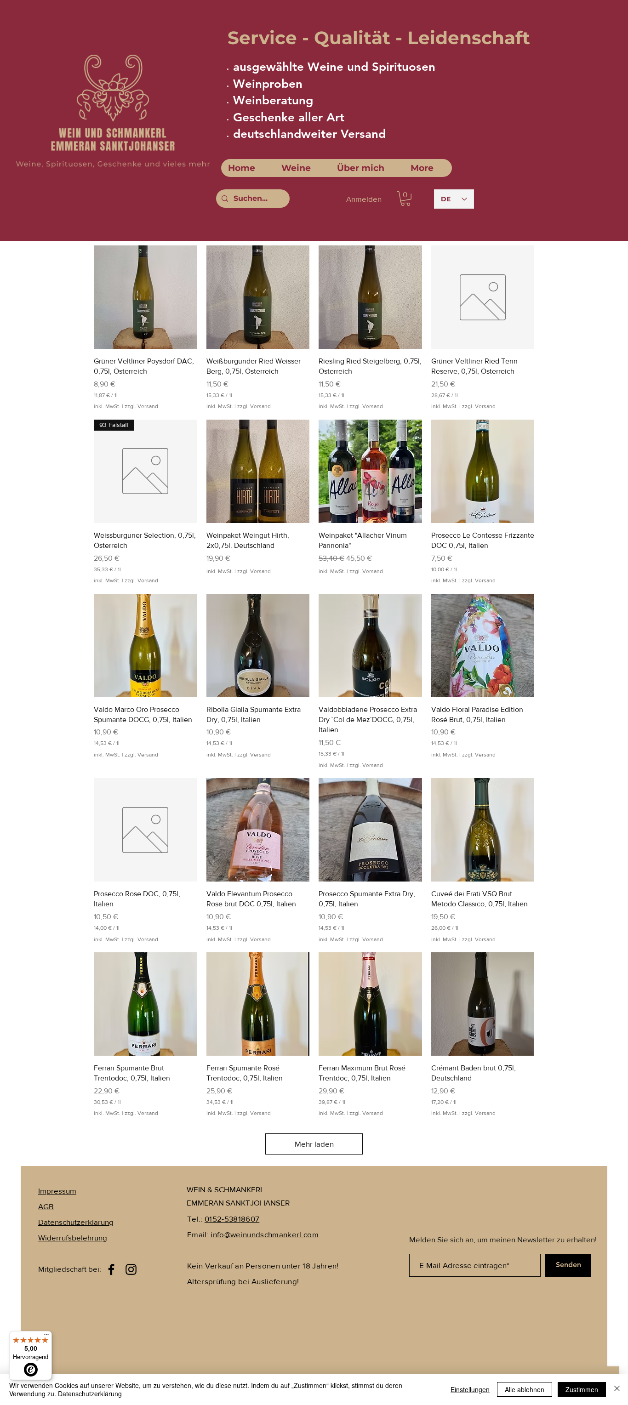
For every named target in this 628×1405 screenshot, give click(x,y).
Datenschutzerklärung (90, 1393)
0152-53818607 (232, 1218)
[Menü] (46, 1336)
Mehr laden (314, 1143)
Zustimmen (581, 1389)
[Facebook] (111, 1269)
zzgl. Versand (141, 406)
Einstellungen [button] (470, 1389)
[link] (405, 198)
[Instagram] (131, 1269)
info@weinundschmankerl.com (265, 1234)
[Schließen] (616, 1389)
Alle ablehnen (524, 1389)
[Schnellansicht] (145, 297)
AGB (46, 1206)
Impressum (57, 1190)
